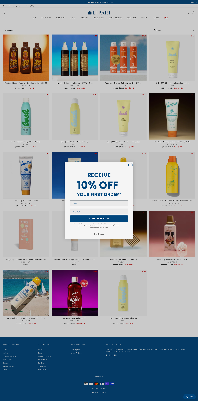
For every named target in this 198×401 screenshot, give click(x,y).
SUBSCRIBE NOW (99, 218)
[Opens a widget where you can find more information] (189, 397)
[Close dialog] (130, 165)
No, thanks (99, 234)
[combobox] (98, 211)
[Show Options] (126, 211)
